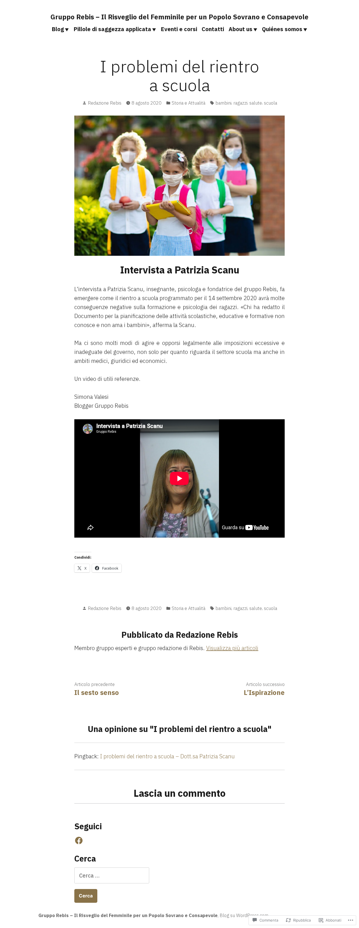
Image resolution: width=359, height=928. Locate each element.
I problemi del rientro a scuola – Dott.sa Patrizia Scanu (167, 756)
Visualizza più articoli (232, 648)
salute (255, 103)
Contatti (213, 29)
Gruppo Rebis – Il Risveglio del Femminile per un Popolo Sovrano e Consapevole (179, 16)
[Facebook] (78, 840)
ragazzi (240, 103)
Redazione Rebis (104, 103)
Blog (58, 29)
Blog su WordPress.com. (244, 915)
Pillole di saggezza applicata (112, 29)
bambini (223, 103)
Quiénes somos (282, 29)
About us (240, 29)
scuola (270, 103)
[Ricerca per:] (111, 875)
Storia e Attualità (188, 103)
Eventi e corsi (179, 29)
